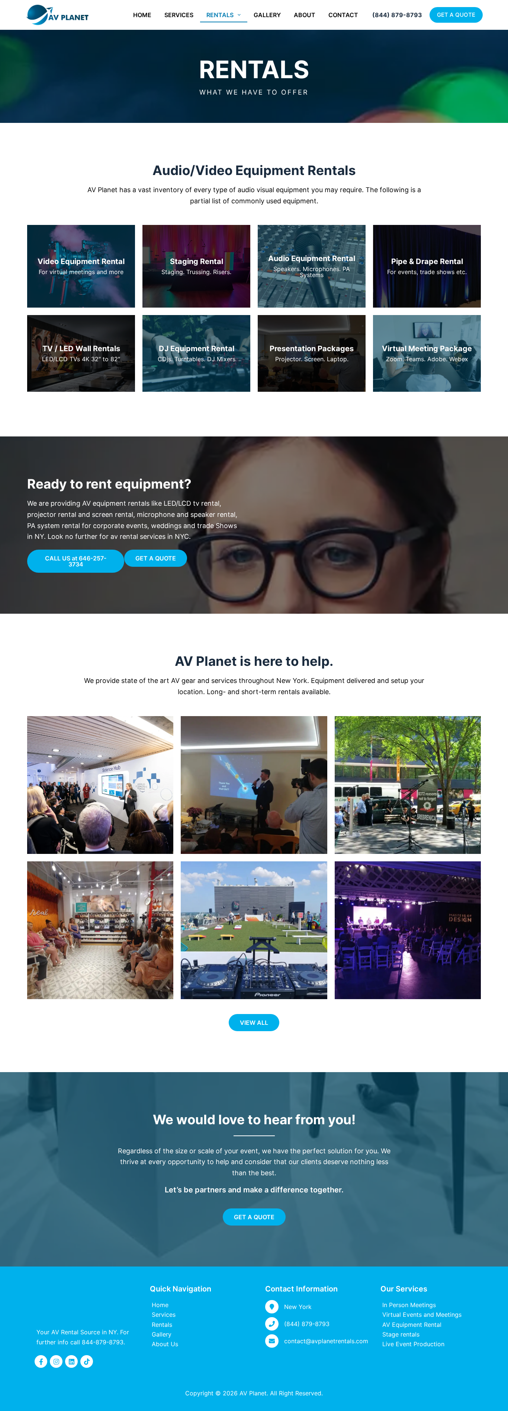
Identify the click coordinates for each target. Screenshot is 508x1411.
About (304, 15)
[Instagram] (56, 1361)
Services (178, 15)
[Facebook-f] (41, 1361)
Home (142, 15)
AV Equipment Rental (411, 1324)
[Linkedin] (71, 1361)
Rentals (220, 15)
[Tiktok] (86, 1361)
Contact (343, 15)
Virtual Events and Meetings (422, 1314)
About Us (165, 1344)
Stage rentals (400, 1334)
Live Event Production (413, 1344)
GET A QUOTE (456, 14)
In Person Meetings (409, 1305)
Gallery (267, 15)
